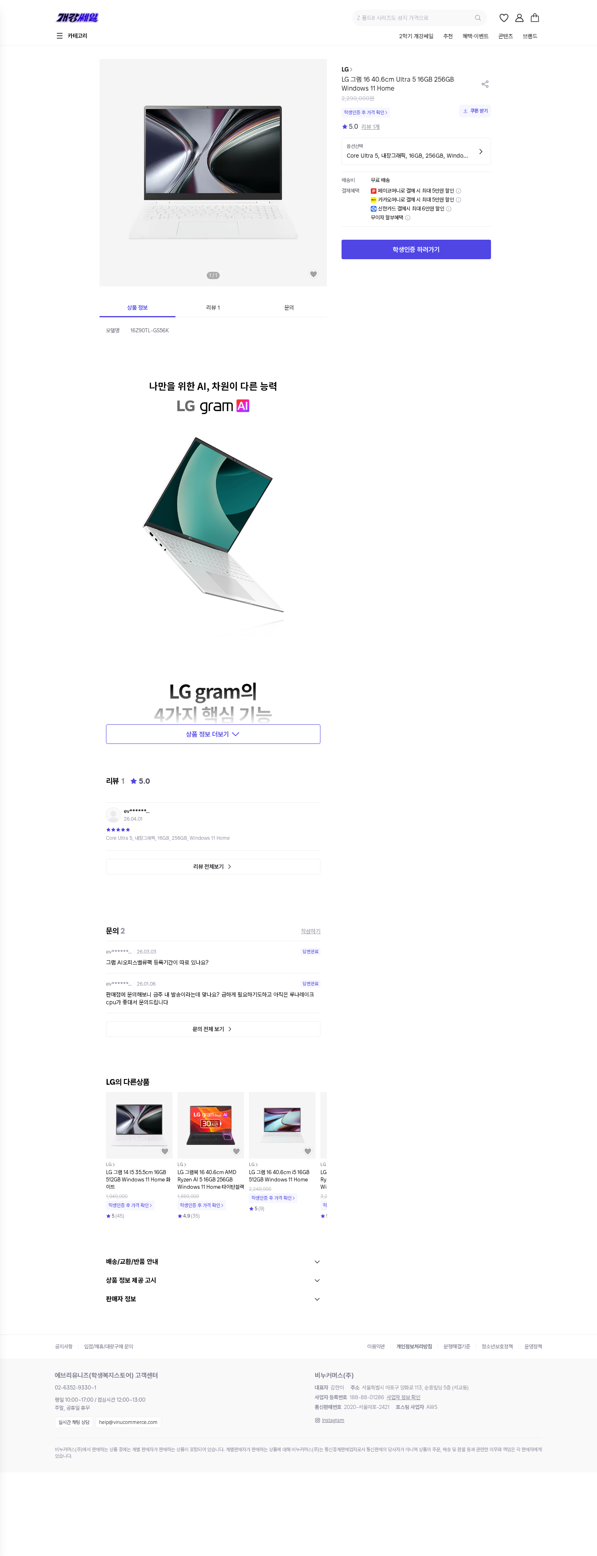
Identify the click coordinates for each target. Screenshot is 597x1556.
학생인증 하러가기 (416, 250)
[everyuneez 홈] (105, 18)
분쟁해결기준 (456, 1347)
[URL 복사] (485, 84)
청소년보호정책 (497, 1347)
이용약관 (376, 1347)
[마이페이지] (519, 18)
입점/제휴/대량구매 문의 (108, 1347)
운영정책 (533, 1347)
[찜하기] (313, 274)
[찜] (504, 18)
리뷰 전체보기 (208, 866)
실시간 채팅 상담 (73, 1422)
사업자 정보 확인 (403, 1397)
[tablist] (468, 37)
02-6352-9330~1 (75, 1388)
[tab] (416, 37)
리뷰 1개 (370, 127)
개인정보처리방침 (414, 1347)
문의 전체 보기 (208, 1029)
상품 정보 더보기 (207, 734)
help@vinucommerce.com (128, 1422)
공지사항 (64, 1347)
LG (345, 69)
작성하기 (310, 931)
